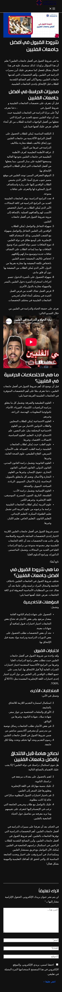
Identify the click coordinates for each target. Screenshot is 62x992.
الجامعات (40, 57)
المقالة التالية (31, 877)
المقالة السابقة (31, 872)
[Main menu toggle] (52, 8)
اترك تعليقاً (53, 57)
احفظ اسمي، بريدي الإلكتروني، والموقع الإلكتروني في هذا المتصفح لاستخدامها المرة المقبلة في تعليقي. (31, 969)
